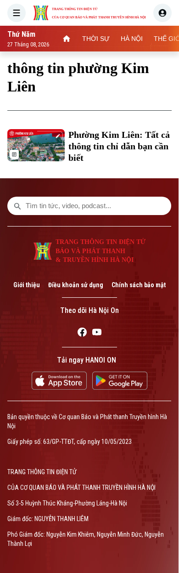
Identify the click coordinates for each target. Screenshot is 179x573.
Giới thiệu (26, 285)
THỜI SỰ (96, 38)
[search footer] (17, 205)
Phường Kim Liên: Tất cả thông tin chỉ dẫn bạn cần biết (119, 146)
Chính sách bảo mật (139, 285)
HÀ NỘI (132, 38)
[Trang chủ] (66, 38)
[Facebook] (82, 333)
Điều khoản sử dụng (75, 285)
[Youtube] (96, 333)
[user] (162, 13)
